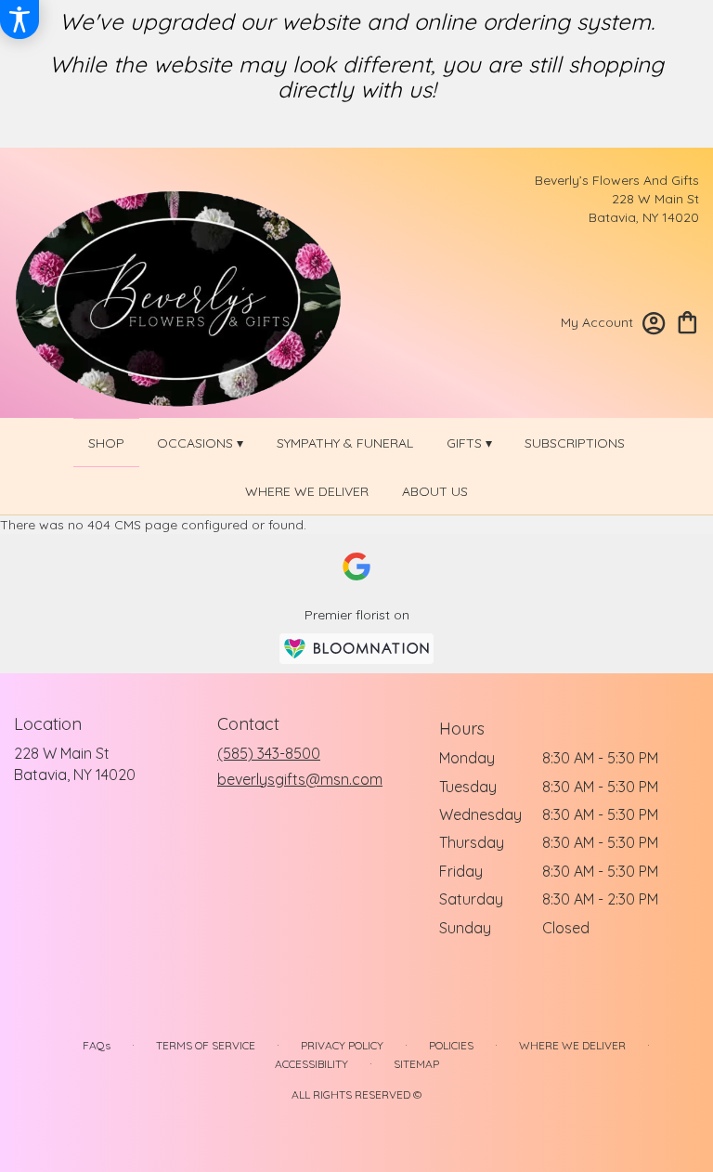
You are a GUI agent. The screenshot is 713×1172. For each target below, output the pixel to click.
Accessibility (311, 1064)
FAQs (96, 1045)
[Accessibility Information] (19, 19)
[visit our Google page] (356, 566)
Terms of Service (205, 1045)
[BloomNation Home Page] (356, 648)
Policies (451, 1045)
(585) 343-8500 (268, 753)
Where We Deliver (572, 1045)
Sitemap (416, 1064)
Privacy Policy (342, 1045)
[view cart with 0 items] (687, 320)
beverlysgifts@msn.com (299, 779)
